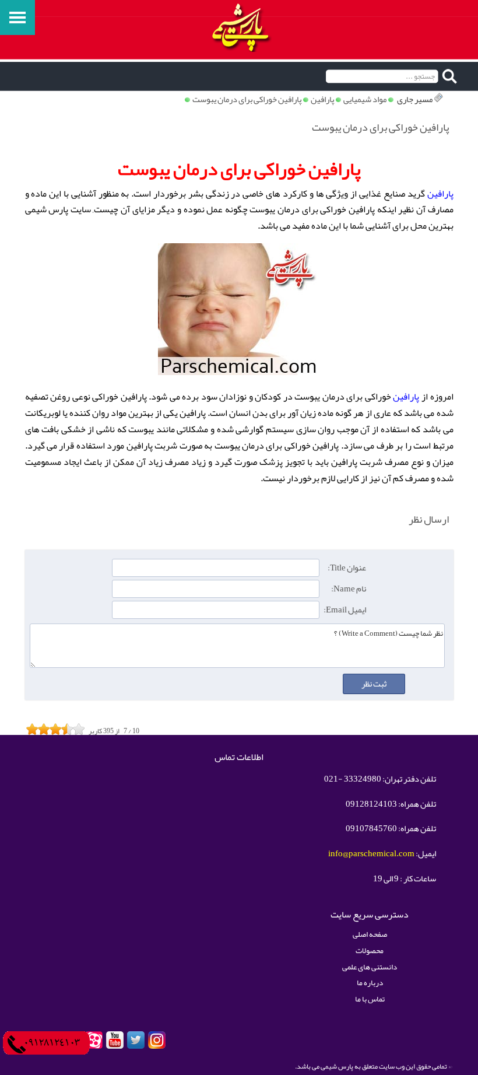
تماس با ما (370, 999)
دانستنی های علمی (369, 967)
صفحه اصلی (370, 934)
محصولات (370, 950)
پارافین (322, 99)
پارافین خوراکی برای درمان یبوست (246, 99)
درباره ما (370, 982)
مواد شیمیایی (364, 99)
